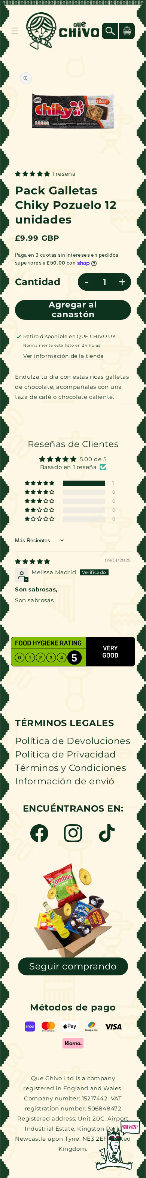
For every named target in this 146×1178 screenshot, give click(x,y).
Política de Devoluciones (72, 740)
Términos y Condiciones (70, 767)
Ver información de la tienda (63, 356)
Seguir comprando (73, 966)
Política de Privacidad (65, 754)
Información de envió (65, 781)
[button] (15, 31)
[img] (32, 561)
